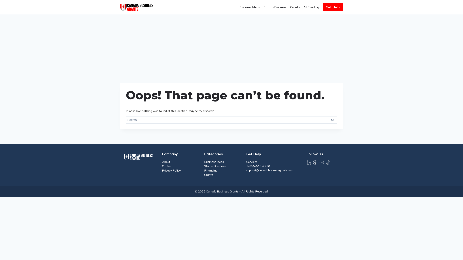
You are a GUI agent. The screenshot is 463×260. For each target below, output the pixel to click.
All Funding (311, 7)
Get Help (333, 7)
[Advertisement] (231, 41)
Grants (295, 7)
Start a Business (275, 7)
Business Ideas (249, 7)
